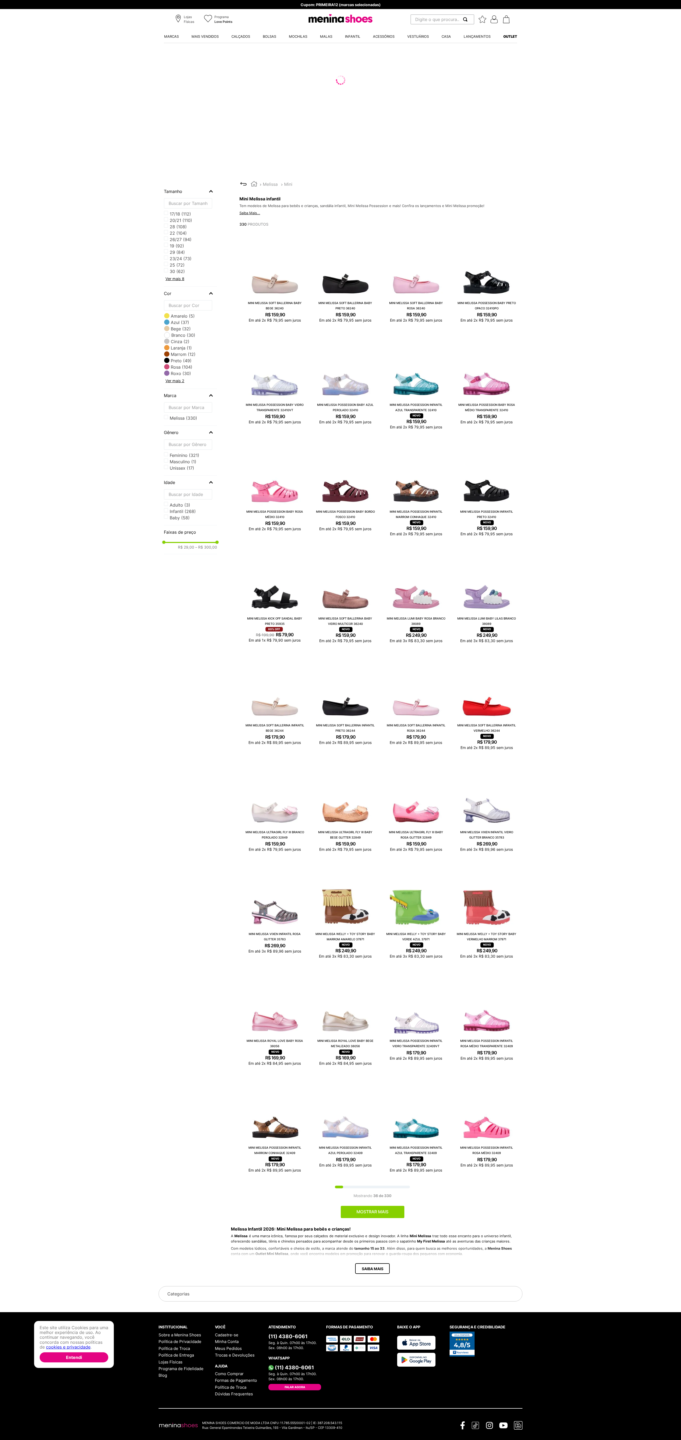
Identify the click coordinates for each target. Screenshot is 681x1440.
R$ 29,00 (186, 547)
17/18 (180, 214)
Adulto (180, 505)
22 (178, 233)
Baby (180, 517)
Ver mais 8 (174, 278)
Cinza (180, 341)
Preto (181, 360)
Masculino (183, 461)
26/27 (181, 252)
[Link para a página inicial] (254, 184)
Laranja (181, 348)
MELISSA (183, 418)
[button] (185, 19)
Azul (180, 322)
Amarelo (183, 316)
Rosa (181, 367)
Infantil (183, 511)
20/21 (181, 226)
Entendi (74, 1357)
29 (177, 265)
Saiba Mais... (249, 213)
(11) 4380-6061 (288, 1338)
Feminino (184, 455)
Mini (288, 184)
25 (177, 246)
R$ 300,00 (206, 547)
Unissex (182, 468)
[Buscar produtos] (466, 19)
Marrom (183, 354)
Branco (183, 335)
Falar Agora (295, 1388)
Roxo (181, 373)
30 (177, 271)
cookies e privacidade (68, 1347)
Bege (181, 328)
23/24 (181, 239)
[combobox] (442, 19)
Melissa (270, 184)
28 (178, 258)
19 (177, 220)
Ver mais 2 (174, 380)
